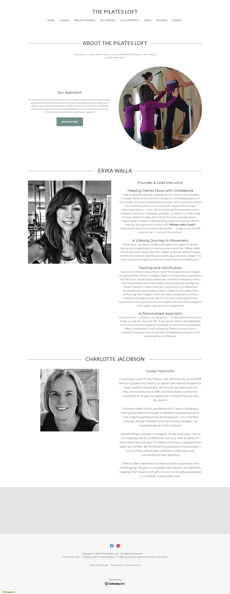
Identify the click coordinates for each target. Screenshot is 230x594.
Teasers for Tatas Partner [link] (125, 565)
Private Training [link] (84, 20)
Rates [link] (147, 20)
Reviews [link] (161, 20)
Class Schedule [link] (98, 565)
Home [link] (50, 20)
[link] (115, 12)
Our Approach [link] (129, 20)
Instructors (69, 121)
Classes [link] (64, 20)
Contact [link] (177, 20)
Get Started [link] (107, 20)
